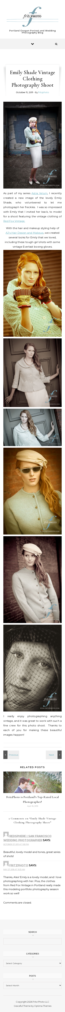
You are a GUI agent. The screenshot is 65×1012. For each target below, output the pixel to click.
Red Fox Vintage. (14, 221)
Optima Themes (42, 1006)
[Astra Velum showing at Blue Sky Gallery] (10, 755)
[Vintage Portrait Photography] (32, 145)
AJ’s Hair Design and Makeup (25, 232)
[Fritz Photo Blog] (32, 17)
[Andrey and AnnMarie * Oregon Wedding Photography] (54, 755)
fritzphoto (43, 92)
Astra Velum (40, 193)
